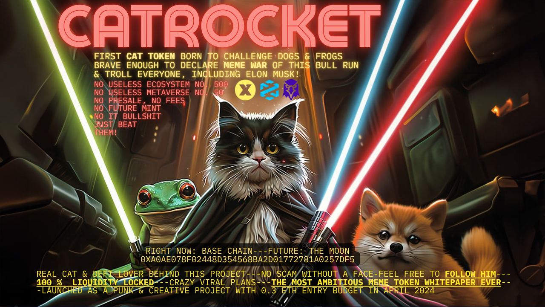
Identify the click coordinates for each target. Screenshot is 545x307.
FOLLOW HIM (470, 273)
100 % (49, 281)
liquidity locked (113, 281)
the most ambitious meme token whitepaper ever (386, 281)
